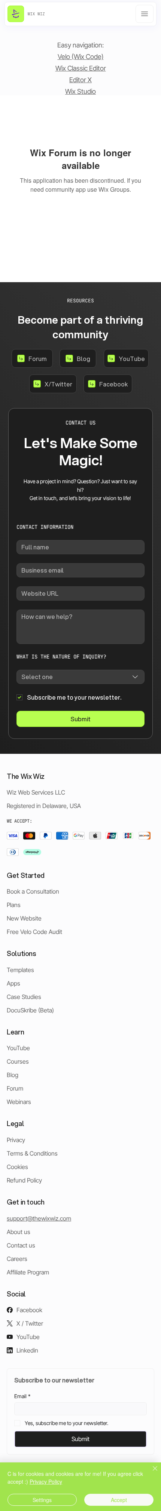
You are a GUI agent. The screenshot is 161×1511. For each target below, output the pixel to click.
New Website (24, 918)
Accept (119, 1500)
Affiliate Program (28, 1272)
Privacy (16, 1140)
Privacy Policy (46, 1481)
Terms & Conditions (32, 1153)
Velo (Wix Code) (81, 57)
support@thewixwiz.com (39, 1218)
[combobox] (80, 677)
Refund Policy (24, 1180)
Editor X (80, 80)
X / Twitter (29, 1323)
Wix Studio (80, 91)
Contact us (21, 1245)
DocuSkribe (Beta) (30, 1010)
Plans (14, 905)
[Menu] (145, 14)
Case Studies (24, 996)
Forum (15, 1088)
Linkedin (27, 1350)
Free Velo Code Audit (34, 931)
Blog (12, 1075)
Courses (18, 1061)
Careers (17, 1258)
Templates (20, 970)
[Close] (151, 1473)
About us (18, 1232)
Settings (42, 1500)
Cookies (17, 1167)
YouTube (18, 1048)
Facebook (29, 1310)
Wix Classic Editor (80, 68)
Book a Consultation (33, 891)
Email (22, 1396)
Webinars (19, 1102)
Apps (13, 983)
